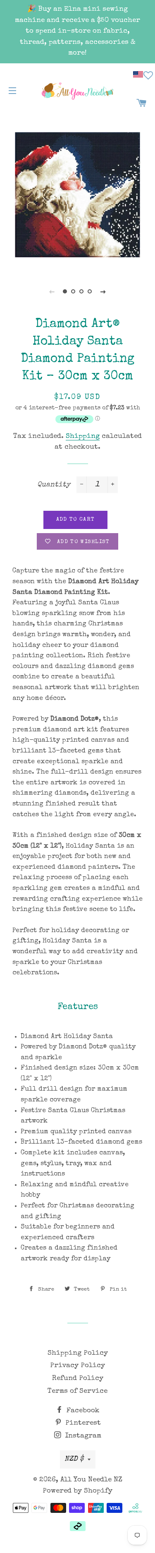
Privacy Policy (77, 1365)
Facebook (82, 1410)
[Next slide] (103, 292)
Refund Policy (77, 1378)
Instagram (82, 1436)
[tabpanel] (77, 194)
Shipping (83, 436)
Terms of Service (77, 1391)
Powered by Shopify (77, 1491)
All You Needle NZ (91, 1479)
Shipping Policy (78, 1353)
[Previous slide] (52, 292)
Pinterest (82, 1423)
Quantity (53, 484)
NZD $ (73, 1459)
